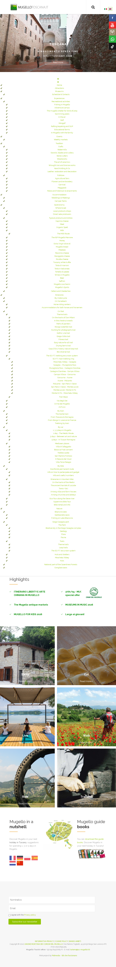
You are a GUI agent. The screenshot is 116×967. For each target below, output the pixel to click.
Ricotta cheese (62, 259)
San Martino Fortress (63, 456)
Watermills (62, 150)
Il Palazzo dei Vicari (63, 459)
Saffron (62, 281)
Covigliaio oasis (60, 568)
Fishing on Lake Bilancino (62, 518)
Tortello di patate (62, 272)
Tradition (59, 143)
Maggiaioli (62, 188)
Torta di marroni (62, 265)
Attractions (59, 88)
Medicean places (62, 443)
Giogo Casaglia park (60, 522)
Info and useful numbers (63, 475)
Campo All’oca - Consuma (65, 374)
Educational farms (62, 130)
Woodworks (62, 159)
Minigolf (62, 123)
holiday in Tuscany (17, 842)
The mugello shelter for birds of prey (62, 111)
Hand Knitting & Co (62, 168)
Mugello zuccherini (62, 284)
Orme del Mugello (62, 404)
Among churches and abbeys (63, 495)
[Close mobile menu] (58, 82)
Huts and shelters (62, 554)
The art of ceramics (62, 162)
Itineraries (59, 295)
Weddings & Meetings (60, 198)
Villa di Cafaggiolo (63, 447)
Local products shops (62, 211)
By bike (61, 466)
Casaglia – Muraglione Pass (64, 365)
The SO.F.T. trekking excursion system (62, 356)
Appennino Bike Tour (62, 502)
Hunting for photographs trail (63, 330)
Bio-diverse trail (63, 352)
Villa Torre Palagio (63, 462)
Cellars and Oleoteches (60, 291)
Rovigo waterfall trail (63, 327)
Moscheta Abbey (62, 558)
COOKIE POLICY (61, 941)
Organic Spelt (62, 227)
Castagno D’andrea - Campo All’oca (64, 371)
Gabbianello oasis (62, 515)
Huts (62, 561)
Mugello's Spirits (62, 287)
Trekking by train (62, 423)
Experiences (59, 98)
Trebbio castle (63, 453)
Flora (63, 534)
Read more (58, 62)
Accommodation (59, 195)
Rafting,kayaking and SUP (62, 126)
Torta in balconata (62, 269)
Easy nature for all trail (63, 342)
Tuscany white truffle (62, 262)
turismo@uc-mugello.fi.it (80, 950)
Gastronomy (59, 205)
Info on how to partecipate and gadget (63, 472)
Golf (62, 120)
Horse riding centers (62, 304)
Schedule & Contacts (60, 94)
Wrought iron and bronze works (62, 165)
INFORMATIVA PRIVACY (44, 941)
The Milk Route (63, 234)
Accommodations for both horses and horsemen (62, 307)
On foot (61, 311)
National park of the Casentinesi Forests (60, 564)
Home (59, 85)
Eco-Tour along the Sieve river (62, 498)
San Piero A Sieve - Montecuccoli (65, 387)
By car (60, 427)
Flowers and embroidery (62, 181)
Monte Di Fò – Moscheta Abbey (65, 393)
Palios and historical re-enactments (62, 191)
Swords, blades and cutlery (62, 153)
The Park (62, 525)
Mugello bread (62, 247)
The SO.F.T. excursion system (63, 551)
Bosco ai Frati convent (63, 450)
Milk (62, 230)
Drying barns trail (63, 346)
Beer (62, 278)
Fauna (63, 537)
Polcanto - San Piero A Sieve (65, 384)
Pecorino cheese (62, 253)
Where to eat (60, 208)
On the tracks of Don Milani (63, 317)
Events (59, 136)
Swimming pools (62, 114)
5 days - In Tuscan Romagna (63, 440)
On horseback (61, 301)
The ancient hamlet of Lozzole (63, 485)
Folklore (60, 175)
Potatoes (62, 250)
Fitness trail (63, 339)
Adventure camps (62, 108)
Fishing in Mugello (62, 105)
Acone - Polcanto (65, 381)
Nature (59, 509)
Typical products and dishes (60, 218)
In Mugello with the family (62, 133)
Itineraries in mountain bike (62, 479)
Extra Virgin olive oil (62, 244)
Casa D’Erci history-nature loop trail (63, 349)
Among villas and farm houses (63, 492)
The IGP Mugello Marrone (62, 237)
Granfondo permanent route (62, 469)
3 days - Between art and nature (63, 436)
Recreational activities (61, 101)
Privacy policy (30, 915)
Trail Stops (63, 397)
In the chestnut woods (63, 321)
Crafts (60, 146)
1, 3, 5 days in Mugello (62, 430)
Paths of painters (63, 324)
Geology (63, 531)
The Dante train (62, 414)
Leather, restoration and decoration (62, 171)
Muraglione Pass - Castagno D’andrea (64, 368)
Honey (62, 240)
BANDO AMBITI (75, 941)
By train (60, 411)
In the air (62, 117)
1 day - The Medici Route (63, 433)
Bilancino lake (61, 512)
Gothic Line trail (63, 333)
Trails (62, 541)
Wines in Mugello (62, 275)
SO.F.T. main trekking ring (63, 359)
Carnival (62, 185)
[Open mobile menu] (58, 79)
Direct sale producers (62, 214)
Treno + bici (63, 488)
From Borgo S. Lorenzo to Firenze (62, 420)
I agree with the (23, 915)
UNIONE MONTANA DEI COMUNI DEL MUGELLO (43, 944)
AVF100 (62, 407)
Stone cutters (62, 156)
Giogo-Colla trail (63, 336)
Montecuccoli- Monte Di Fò (64, 390)
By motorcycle (61, 298)
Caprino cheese (62, 221)
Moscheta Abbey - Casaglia (64, 362)
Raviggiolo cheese (62, 256)
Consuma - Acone (64, 377)
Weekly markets (61, 140)
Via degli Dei (62, 401)
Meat (62, 224)
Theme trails (62, 314)
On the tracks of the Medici (63, 482)
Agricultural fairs (62, 178)
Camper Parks (61, 201)
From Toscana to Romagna (62, 417)
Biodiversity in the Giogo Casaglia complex (63, 528)
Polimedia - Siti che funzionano (64, 956)
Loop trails (63, 547)
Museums (59, 91)
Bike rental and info (62, 505)
